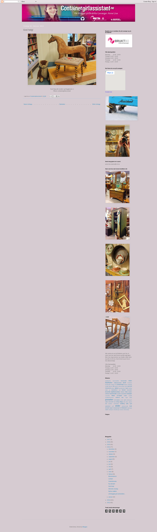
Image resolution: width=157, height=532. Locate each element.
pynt (125, 400)
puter (122, 400)
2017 (108, 439)
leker (113, 395)
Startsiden (62, 104)
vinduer (121, 409)
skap (121, 402)
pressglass (117, 400)
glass (117, 388)
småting (122, 403)
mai (110, 466)
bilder (130, 381)
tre (120, 408)
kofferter (107, 393)
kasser (124, 390)
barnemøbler (116, 380)
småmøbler (116, 403)
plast (131, 397)
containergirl (120, 384)
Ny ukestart (111, 484)
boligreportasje (118, 382)
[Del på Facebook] (57, 96)
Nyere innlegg (28, 104)
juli (110, 461)
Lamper (110, 479)
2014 (108, 447)
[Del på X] (55, 96)
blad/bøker (108, 382)
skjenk (130, 401)
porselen (109, 399)
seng (117, 402)
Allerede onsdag (113, 489)
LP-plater (119, 395)
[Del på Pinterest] (59, 96)
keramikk (107, 392)
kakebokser (114, 390)
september (112, 456)
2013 (108, 500)
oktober (111, 454)
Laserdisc (107, 395)
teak (130, 406)
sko (106, 403)
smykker (110, 403)
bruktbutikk (108, 384)
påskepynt (129, 400)
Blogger (85, 527)
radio (106, 401)
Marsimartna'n (112, 476)
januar (111, 497)
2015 (108, 444)
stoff (113, 406)
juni (110, 464)
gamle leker (124, 386)
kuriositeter (124, 393)
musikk (130, 395)
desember (112, 449)
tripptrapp (129, 408)
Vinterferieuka (112, 481)
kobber (130, 392)
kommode (113, 393)
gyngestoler (122, 388)
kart (120, 390)
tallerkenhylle (125, 406)
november (112, 451)
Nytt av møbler (112, 491)
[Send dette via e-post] (51, 96)
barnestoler (124, 380)
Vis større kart (108, 91)
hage (126, 388)
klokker (123, 392)
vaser (106, 409)
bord (124, 382)
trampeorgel (116, 408)
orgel (126, 397)
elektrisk (130, 384)
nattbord (117, 397)
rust (115, 401)
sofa (127, 403)
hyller (106, 390)
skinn (127, 401)
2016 (108, 442)
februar (111, 474)
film (113, 386)
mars (110, 471)
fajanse (110, 386)
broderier (130, 382)
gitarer (112, 388)
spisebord (107, 406)
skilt (124, 401)
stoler (117, 406)
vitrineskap (126, 409)
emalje (106, 386)
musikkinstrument (109, 397)
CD (115, 384)
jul (109, 390)
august (111, 459)
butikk (112, 384)
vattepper (111, 409)
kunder (119, 393)
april (110, 469)
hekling (130, 388)
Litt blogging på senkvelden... (116, 494)
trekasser (124, 408)
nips (122, 397)
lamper (129, 393)
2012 (108, 502)
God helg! (111, 486)
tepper (111, 408)
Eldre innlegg (96, 104)
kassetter (129, 390)
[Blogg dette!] (53, 96)
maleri (125, 395)
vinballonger (117, 409)
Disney (125, 384)
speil (131, 403)
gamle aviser (118, 386)
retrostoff (110, 401)
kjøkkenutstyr (115, 392)
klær (126, 392)
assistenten (108, 380)
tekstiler (107, 408)
